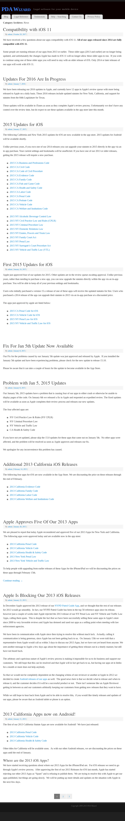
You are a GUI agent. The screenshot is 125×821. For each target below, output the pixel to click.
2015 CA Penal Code (20, 196)
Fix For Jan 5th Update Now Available (38, 346)
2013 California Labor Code (23, 495)
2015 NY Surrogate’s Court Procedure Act (30, 245)
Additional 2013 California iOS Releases (40, 464)
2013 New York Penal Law (23, 556)
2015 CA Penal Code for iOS (24, 311)
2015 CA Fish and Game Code (25, 183)
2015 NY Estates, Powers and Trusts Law (30, 233)
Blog (6, 17)
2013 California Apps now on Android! (39, 714)
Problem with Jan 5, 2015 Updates (34, 383)
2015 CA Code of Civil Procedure (26, 171)
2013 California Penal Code (23, 544)
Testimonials (39, 17)
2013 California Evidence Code (25, 486)
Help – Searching (58, 17)
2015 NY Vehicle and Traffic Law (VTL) (30, 249)
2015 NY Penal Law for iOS (24, 319)
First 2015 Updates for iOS (28, 264)
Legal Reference (21, 17)
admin (10, 34)
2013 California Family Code (24, 491)
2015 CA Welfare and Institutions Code (29, 208)
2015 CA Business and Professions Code (29, 163)
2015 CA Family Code (21, 179)
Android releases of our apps (33, 679)
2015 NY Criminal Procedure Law (26, 225)
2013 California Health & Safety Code (28, 552)
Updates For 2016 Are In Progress (34, 79)
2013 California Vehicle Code (24, 548)
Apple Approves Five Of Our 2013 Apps (40, 521)
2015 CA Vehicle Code (21, 204)
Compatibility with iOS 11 (27, 29)
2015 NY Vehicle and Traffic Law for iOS (30, 323)
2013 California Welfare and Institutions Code (32, 499)
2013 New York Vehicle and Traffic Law (29, 560)
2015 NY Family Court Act (23, 237)
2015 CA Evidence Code (22, 175)
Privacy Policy (94, 17)
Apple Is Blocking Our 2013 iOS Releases (41, 595)
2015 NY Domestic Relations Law (26, 229)
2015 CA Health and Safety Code (26, 188)
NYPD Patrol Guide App (67, 605)
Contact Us (76, 17)
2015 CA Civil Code (20, 167)
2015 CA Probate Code (21, 200)
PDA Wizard (16, 9)
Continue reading (13, 580)
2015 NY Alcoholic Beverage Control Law (30, 216)
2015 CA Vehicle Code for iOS (25, 315)
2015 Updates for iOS (23, 124)
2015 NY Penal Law (20, 241)
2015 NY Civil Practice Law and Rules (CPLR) (33, 220)
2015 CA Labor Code (20, 192)
